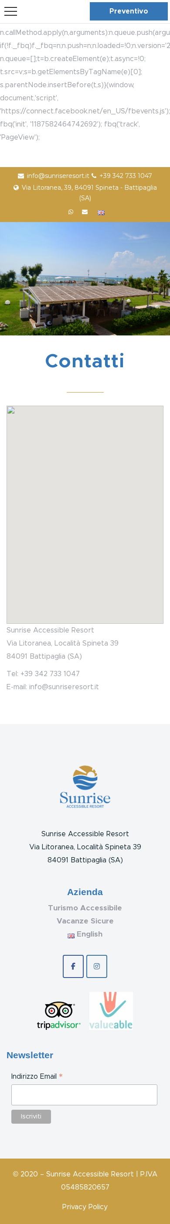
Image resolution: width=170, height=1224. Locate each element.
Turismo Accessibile (85, 908)
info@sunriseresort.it (58, 176)
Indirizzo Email (37, 1078)
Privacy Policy (85, 1206)
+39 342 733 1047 (125, 176)
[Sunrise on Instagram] (96, 966)
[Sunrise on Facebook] (73, 966)
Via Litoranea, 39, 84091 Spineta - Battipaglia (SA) (89, 193)
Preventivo (128, 11)
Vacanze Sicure (85, 921)
